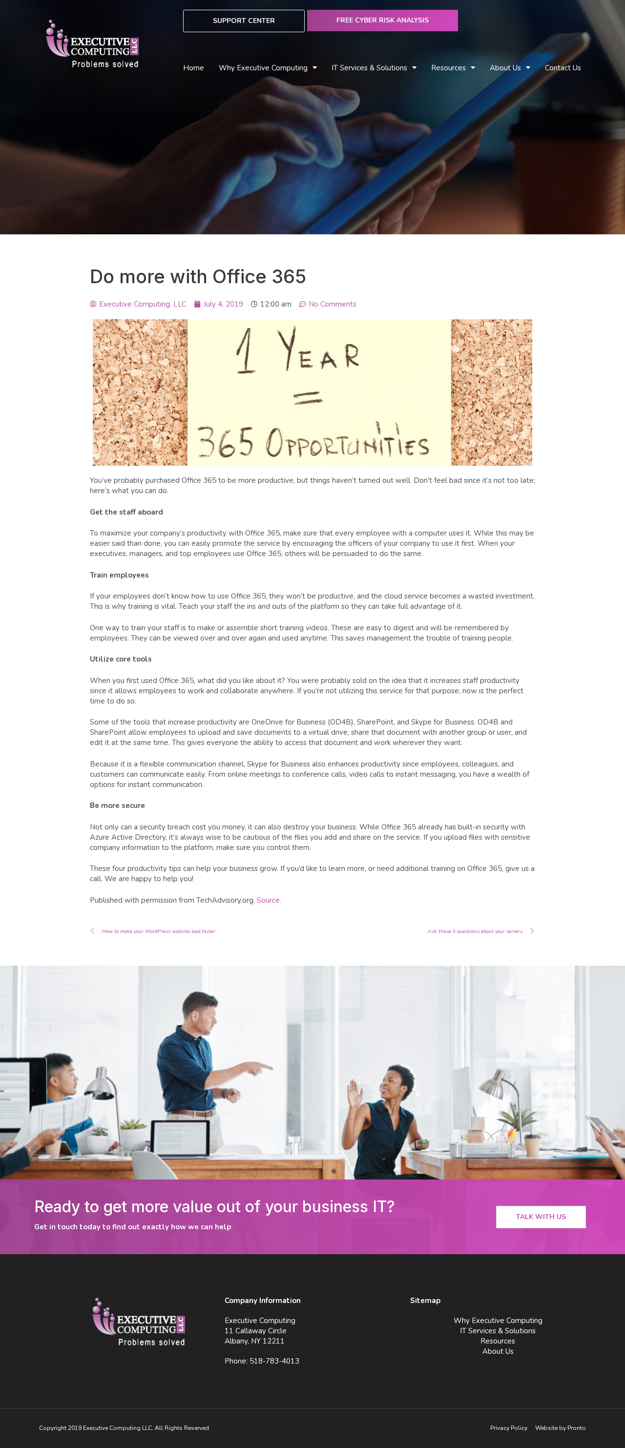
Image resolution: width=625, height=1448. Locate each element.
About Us (505, 68)
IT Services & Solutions (498, 1331)
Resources (497, 1341)
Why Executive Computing (263, 68)
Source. (269, 900)
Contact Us (563, 68)
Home (193, 68)
